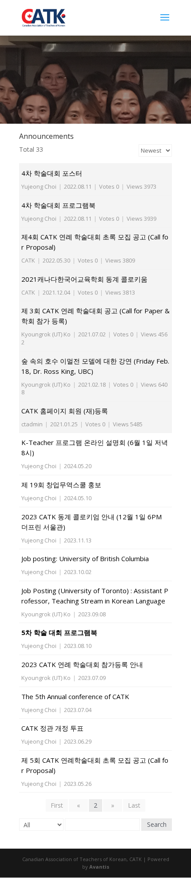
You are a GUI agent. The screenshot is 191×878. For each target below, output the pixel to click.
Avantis (99, 866)
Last (134, 805)
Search (157, 824)
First (57, 805)
